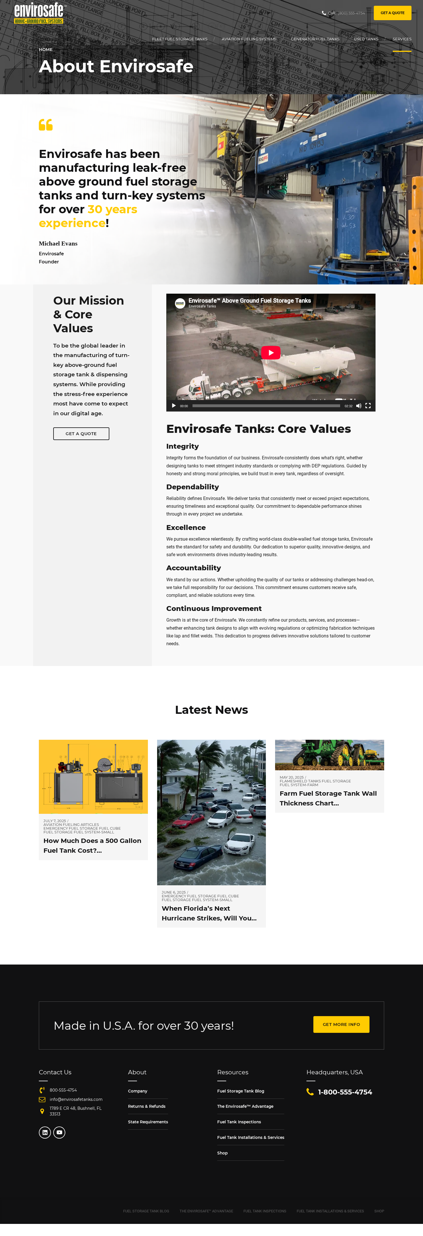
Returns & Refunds (146, 1106)
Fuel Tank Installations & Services (250, 1137)
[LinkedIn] (45, 1132)
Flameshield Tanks (300, 781)
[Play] (174, 406)
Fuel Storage (58, 832)
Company (137, 1091)
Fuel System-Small (94, 832)
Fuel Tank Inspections (239, 1122)
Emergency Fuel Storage (70, 829)
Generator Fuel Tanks (315, 39)
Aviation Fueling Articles (71, 825)
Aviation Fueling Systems (249, 39)
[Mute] (359, 406)
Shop (222, 1153)
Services (402, 39)
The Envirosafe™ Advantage (245, 1106)
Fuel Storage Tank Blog (240, 1091)
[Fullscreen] (368, 406)
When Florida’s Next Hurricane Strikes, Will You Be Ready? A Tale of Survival (209, 918)
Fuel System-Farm (299, 785)
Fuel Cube (110, 829)
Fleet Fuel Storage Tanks (179, 39)
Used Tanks (366, 39)
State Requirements (148, 1122)
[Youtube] (59, 1132)
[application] (271, 353)
